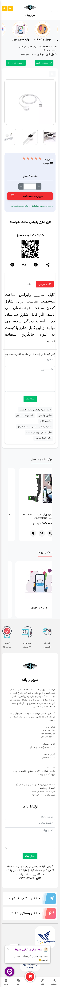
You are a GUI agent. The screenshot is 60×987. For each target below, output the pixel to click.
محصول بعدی (18, 63)
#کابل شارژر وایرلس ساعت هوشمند (35, 410)
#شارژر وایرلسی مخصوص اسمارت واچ (35, 427)
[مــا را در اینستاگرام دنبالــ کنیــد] (48, 914)
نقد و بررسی (44, 284)
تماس (42, 984)
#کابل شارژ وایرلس (43, 438)
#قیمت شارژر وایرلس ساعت (39, 432)
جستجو (54, 984)
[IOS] (4, 8)
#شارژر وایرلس (45, 415)
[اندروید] (10, 8)
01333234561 (26, 878)
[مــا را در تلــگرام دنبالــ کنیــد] (48, 899)
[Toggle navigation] (54, 9)
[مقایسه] (52, 74)
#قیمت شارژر (46, 421)
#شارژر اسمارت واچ (24, 415)
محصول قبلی (42, 63)
